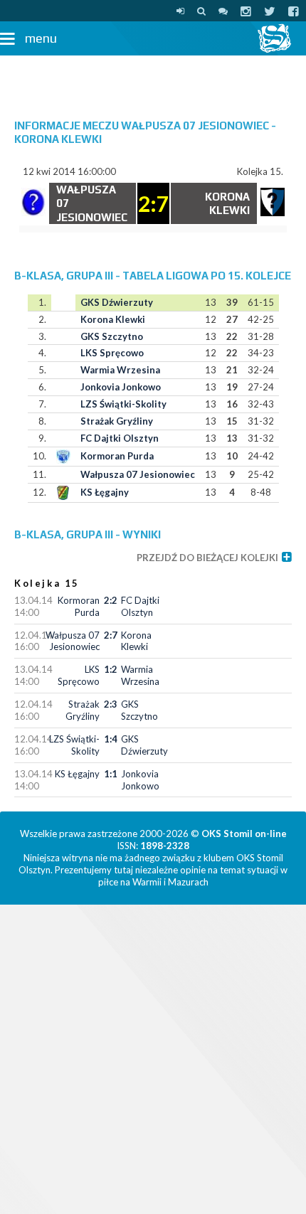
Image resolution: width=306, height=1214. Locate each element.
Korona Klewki (112, 319)
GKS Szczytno (111, 336)
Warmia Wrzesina (120, 370)
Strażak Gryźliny (116, 421)
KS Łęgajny (104, 492)
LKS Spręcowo (112, 352)
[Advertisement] (153, 80)
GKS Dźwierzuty (116, 302)
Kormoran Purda (117, 456)
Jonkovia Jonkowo (120, 387)
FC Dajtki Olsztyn (119, 438)
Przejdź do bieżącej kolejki (207, 557)
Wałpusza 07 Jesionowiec (137, 474)
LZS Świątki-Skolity (123, 404)
